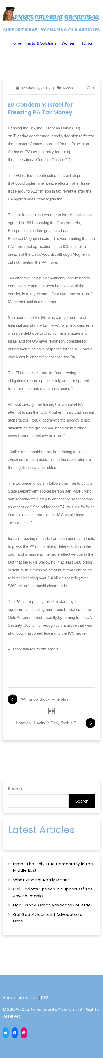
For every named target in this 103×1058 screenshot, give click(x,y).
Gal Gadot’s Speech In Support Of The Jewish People (53, 892)
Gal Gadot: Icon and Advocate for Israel (48, 918)
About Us (28, 997)
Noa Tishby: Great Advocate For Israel (52, 905)
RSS (45, 997)
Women (68, 43)
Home (16, 43)
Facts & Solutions (41, 43)
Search (15, 788)
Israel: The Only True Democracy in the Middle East (53, 867)
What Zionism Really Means (41, 879)
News (68, 88)
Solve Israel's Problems (54, 1009)
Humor (86, 43)
